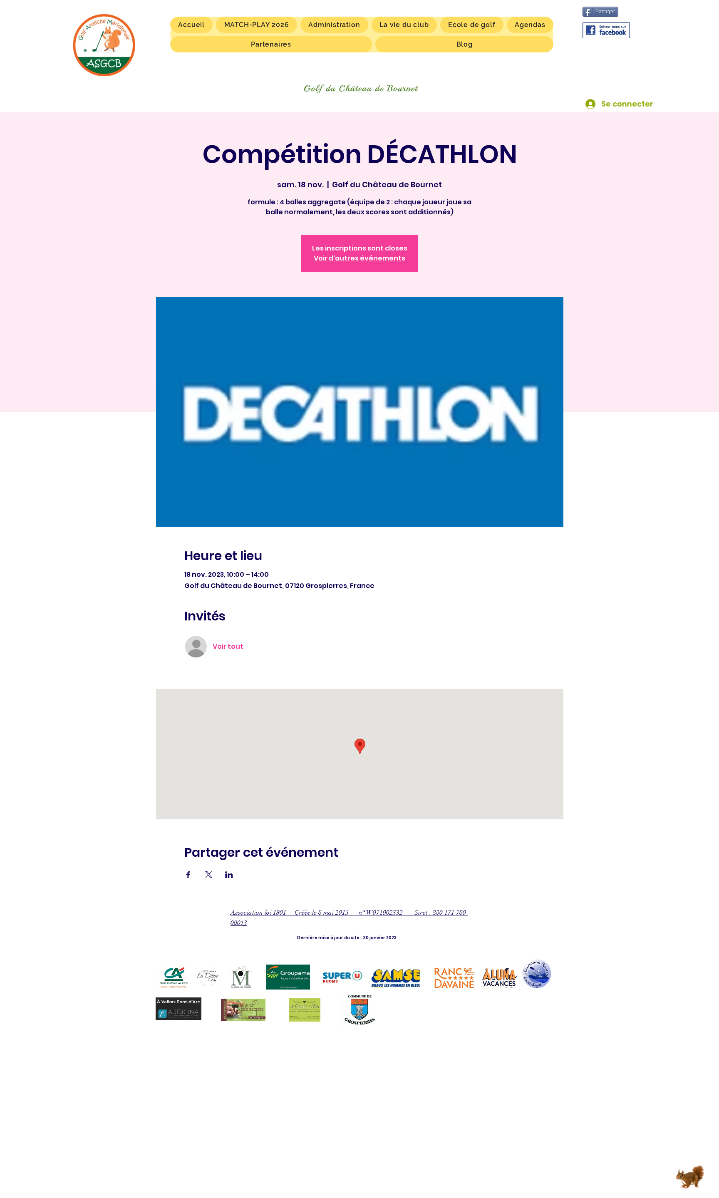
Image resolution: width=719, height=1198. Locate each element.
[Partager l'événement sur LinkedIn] (229, 874)
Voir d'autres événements (359, 258)
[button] (404, 25)
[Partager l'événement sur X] (209, 874)
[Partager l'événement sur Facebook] (188, 874)
